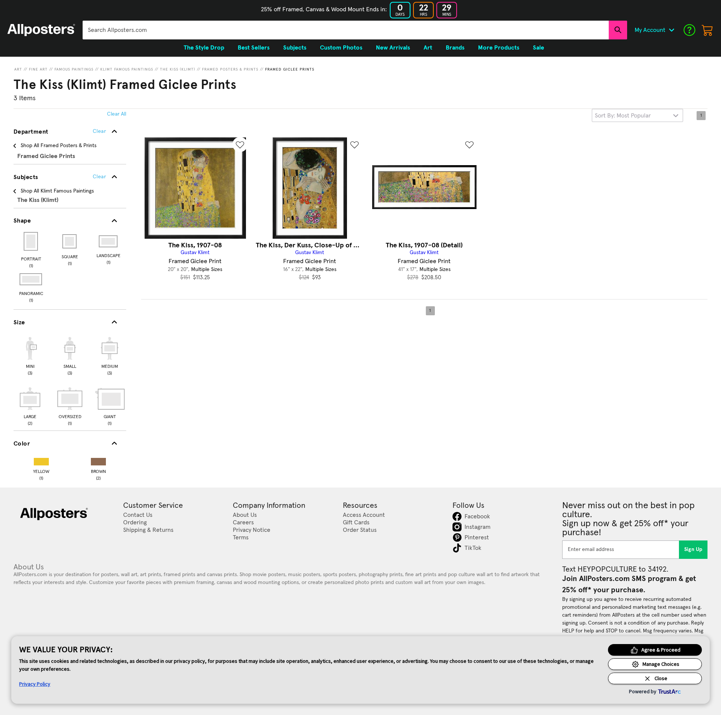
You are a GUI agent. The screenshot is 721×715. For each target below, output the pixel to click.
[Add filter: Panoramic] (31, 279)
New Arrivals (393, 48)
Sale (538, 48)
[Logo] (41, 30)
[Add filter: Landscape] (109, 241)
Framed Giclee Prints (289, 69)
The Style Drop (204, 48)
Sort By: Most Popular (623, 116)
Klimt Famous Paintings (126, 69)
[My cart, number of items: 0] (707, 30)
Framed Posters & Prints (230, 69)
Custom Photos (341, 48)
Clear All (116, 114)
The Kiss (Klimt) (177, 69)
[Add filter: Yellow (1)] (41, 460)
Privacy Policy (34, 683)
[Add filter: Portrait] (31, 241)
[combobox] (346, 30)
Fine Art (38, 69)
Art (18, 69)
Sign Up (693, 549)
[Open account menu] (671, 30)
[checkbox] (30, 355)
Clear (99, 176)
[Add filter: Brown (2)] (98, 460)
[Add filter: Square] (70, 241)
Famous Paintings (74, 69)
